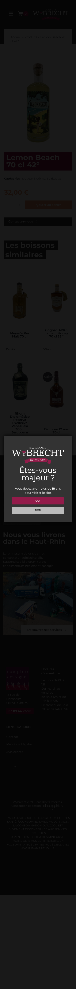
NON (38, 510)
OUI (37, 500)
